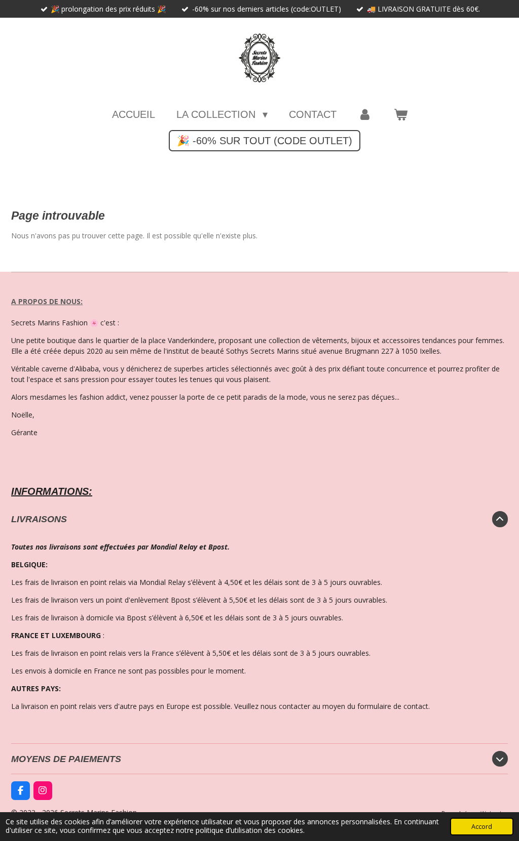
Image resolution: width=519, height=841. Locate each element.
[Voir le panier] (400, 114)
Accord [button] (481, 826)
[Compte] (365, 114)
